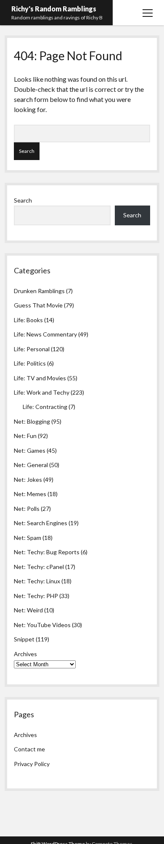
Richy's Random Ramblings (53, 9)
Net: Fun (25, 435)
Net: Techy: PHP (36, 595)
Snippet (24, 639)
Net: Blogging (32, 421)
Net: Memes (30, 493)
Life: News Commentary (45, 334)
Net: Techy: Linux (37, 581)
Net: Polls (27, 508)
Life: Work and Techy (41, 392)
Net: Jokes (28, 479)
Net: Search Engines (40, 522)
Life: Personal (32, 349)
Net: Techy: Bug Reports (46, 552)
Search (23, 200)
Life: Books (28, 319)
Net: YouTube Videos (42, 624)
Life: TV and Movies (40, 378)
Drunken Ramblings (39, 290)
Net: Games (29, 450)
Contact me (29, 749)
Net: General (31, 464)
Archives (25, 653)
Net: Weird (28, 610)
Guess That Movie (38, 305)
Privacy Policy (32, 763)
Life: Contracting (45, 406)
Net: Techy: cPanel (39, 566)
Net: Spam (27, 537)
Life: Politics (30, 363)
